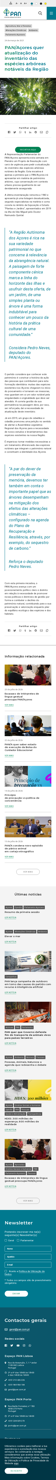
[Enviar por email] (41, 132)
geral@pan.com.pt (19, 1329)
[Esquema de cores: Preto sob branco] (36, 3)
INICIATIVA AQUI (28, 150)
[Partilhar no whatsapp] (20, 132)
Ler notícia (10, 917)
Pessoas (40, 1057)
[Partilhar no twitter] (15, 132)
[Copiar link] (46, 132)
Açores (9, 907)
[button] (51, 13)
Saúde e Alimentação (15, 1114)
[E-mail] (28, 1264)
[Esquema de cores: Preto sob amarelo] (45, 3)
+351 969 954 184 (16, 1385)
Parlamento (27, 1027)
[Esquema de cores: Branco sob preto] (41, 3)
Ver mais (9, 705)
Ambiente (33, 30)
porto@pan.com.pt (17, 1425)
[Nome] (28, 1248)
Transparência (34, 1114)
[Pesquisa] (40, 13)
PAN (17, 1027)
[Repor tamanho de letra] (21, 3)
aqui (16, 1463)
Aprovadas (20, 1165)
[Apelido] (28, 1256)
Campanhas (11, 977)
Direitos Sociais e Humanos (27, 1105)
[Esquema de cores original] (32, 3)
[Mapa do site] (10, 3)
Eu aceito (16, 1471)
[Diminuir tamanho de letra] (17, 3)
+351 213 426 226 (16, 1380)
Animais (9, 1027)
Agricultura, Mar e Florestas (18, 26)
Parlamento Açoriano (15, 35)
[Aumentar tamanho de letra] (25, 3)
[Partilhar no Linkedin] (30, 132)
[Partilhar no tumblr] (25, 132)
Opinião (18, 907)
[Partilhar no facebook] (10, 132)
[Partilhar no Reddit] (35, 132)
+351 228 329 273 (16, 1421)
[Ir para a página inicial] (12, 13)
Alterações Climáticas (16, 30)
